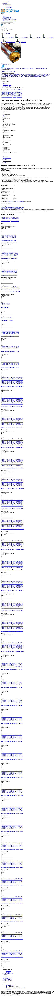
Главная (5, 83)
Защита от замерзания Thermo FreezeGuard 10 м (12, 488)
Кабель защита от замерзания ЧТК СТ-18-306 (12, 903)
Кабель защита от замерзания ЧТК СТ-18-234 (12, 867)
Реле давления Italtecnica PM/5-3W (9, 275)
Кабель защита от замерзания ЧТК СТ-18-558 (12, 939)
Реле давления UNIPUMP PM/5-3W (9, 258)
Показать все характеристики (10, 152)
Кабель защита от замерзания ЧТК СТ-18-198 (12, 849)
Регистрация (9, 7)
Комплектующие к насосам (9, 20)
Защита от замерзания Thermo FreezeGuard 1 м (12, 386)
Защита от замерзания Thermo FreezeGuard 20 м (12, 529)
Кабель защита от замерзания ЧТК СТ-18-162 (12, 813)
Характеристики (7, 158)
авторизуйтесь (9, 201)
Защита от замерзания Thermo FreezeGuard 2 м (12, 406)
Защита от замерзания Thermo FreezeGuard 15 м (12, 508)
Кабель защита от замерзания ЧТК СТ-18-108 (12, 759)
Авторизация (9, 5)
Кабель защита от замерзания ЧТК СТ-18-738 (12, 957)
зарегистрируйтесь (19, 201)
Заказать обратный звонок (7, 29)
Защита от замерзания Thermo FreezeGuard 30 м (12, 549)
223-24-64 (4, 26)
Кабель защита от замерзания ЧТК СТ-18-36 (11, 687)
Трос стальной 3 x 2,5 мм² (7, 320)
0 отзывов (5, 113)
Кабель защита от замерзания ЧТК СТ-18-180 (12, 831)
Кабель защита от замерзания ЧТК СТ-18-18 (11, 669)
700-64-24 (4, 28)
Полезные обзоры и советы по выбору (7, 979)
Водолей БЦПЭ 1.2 (7, 86)
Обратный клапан (5, 307)
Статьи (5, 162)
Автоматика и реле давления (9, 19)
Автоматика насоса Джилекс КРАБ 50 (10, 221)
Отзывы (5, 159)
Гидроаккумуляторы (7, 18)
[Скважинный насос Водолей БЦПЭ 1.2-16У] (11, 92)
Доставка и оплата (10, 985)
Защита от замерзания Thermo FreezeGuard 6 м (12, 447)
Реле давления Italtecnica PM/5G (8, 240)
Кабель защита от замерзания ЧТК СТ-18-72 (11, 723)
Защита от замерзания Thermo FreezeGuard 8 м (12, 467)
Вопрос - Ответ (7, 161)
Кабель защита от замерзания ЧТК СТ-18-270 (12, 885)
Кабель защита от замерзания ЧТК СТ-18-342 (12, 921)
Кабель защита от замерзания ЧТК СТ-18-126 (12, 777)
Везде (4, 16)
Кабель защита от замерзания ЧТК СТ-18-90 (11, 741)
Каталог (4, 31)
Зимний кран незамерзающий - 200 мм (10, 351)
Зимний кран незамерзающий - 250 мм (10, 367)
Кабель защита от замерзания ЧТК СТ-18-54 (11, 705)
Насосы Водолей (7, 17)
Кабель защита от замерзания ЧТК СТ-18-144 (12, 795)
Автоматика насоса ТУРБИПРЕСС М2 (10, 291)
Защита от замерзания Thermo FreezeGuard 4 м (12, 427)
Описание (5, 156)
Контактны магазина (8, 971)
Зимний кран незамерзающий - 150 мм (10, 336)
